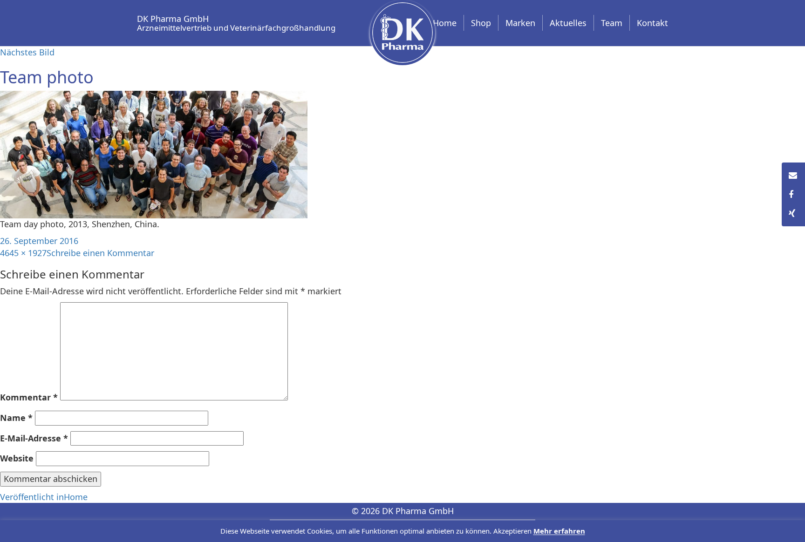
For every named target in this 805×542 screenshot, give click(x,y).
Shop (481, 22)
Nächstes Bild (27, 52)
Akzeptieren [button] (512, 531)
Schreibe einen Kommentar (100, 252)
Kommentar (29, 397)
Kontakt (652, 22)
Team (611, 22)
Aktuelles (568, 22)
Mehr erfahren (559, 531)
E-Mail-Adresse (34, 438)
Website (17, 458)
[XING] (793, 214)
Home (445, 22)
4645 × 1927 (23, 252)
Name (16, 417)
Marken (520, 22)
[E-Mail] (793, 176)
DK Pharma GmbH (236, 21)
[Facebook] (793, 195)
